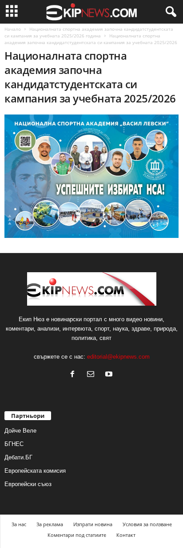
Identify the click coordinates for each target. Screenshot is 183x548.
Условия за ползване (147, 524)
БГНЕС (14, 444)
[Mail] (93, 375)
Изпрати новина (92, 524)
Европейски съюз (28, 484)
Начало (12, 29)
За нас (19, 524)
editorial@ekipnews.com (118, 356)
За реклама (49, 524)
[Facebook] (74, 375)
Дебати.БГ (18, 457)
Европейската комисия (35, 470)
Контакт (125, 535)
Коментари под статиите (77, 535)
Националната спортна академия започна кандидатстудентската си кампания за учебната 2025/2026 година (88, 32)
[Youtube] (110, 375)
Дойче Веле (20, 430)
